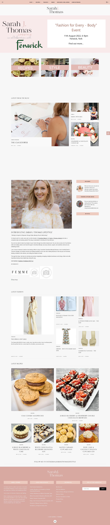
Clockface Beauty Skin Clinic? (91, 191)
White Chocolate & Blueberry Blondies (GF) (41, 496)
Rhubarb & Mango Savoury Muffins (39, 503)
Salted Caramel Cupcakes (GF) (37, 498)
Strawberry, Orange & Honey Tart (38, 505)
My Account (59, 487)
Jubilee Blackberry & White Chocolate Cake (41, 493)
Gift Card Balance (60, 489)
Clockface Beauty (42, 238)
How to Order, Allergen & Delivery (65, 491)
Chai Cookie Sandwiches (36, 487)
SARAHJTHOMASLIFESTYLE (26, 261)
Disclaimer (58, 501)
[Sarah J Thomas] (55, 10)
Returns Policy (60, 494)
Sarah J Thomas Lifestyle (56, 238)
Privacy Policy (59, 499)
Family (72, 114)
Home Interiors (15, 139)
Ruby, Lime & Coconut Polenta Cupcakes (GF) (41, 500)
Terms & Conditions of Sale (63, 496)
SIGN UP (102, 488)
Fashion (13, 336)
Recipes (73, 138)
